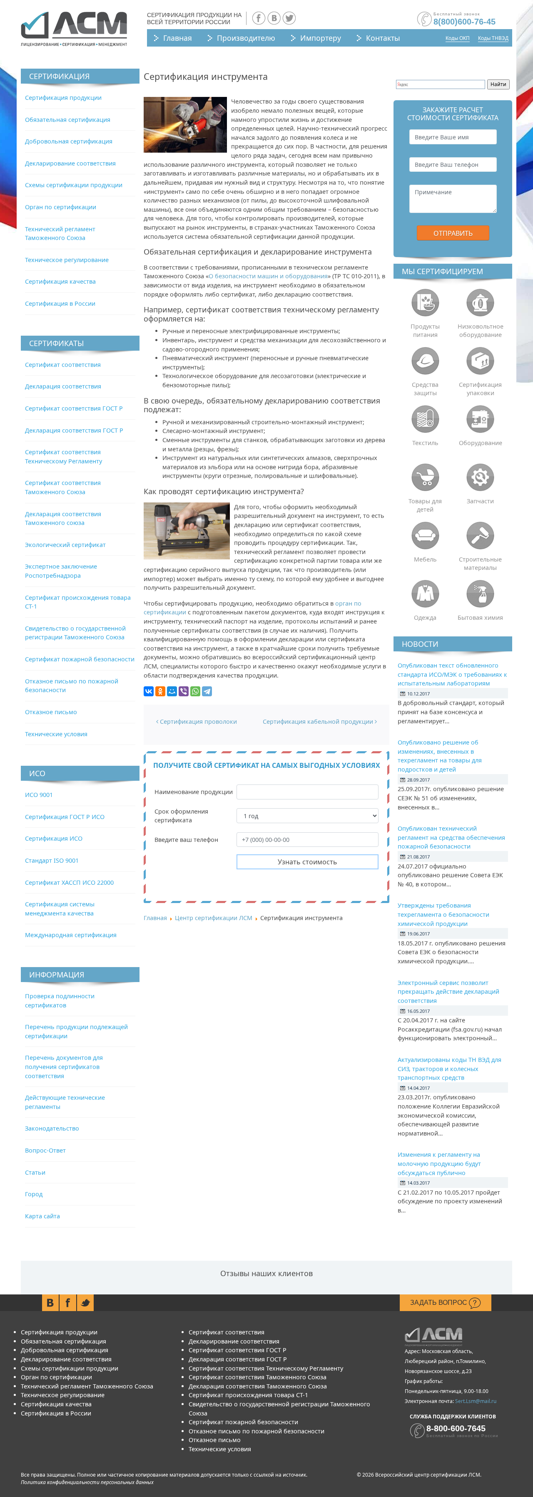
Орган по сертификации (60, 207)
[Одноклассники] (160, 691)
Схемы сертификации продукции (73, 185)
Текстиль (425, 443)
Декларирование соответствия (70, 163)
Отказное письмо (51, 712)
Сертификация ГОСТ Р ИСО (65, 817)
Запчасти (480, 501)
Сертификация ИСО (53, 838)
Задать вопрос (439, 1302)
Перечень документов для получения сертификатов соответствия (64, 1066)
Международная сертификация (71, 935)
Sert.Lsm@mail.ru (475, 1401)
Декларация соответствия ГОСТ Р (74, 430)
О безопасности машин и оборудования (268, 276)
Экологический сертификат (65, 545)
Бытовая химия (480, 617)
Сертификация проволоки (197, 721)
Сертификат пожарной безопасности (79, 659)
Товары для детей (425, 505)
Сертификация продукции (63, 97)
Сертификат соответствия (63, 365)
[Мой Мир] (172, 691)
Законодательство (52, 1128)
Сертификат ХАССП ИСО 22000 (69, 882)
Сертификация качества (60, 281)
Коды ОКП (458, 38)
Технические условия (56, 734)
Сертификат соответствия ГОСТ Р (74, 408)
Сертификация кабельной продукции (319, 721)
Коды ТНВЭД (493, 38)
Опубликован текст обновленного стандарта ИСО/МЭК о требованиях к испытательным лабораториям (452, 674)
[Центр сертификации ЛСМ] (74, 29)
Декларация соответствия (63, 386)
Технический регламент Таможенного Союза (87, 1386)
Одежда (425, 617)
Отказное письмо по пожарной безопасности (256, 1431)
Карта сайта (42, 1216)
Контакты (383, 38)
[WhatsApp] (195, 691)
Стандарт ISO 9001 (52, 860)
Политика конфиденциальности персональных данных (87, 1482)
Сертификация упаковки (480, 389)
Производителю (246, 38)
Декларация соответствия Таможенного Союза (258, 1386)
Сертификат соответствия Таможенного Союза (257, 1377)
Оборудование (480, 443)
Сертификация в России (60, 303)
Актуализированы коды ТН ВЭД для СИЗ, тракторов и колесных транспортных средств (449, 1068)
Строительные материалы (480, 563)
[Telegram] (207, 691)
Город (33, 1194)
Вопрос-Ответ (45, 1150)
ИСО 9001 (39, 795)
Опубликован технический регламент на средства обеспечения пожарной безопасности (451, 837)
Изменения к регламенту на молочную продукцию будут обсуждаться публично (439, 1163)
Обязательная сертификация (67, 120)
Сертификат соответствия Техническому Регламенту (266, 1368)
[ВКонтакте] (149, 691)
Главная (177, 38)
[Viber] (184, 691)
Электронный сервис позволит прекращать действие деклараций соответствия (448, 992)
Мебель (425, 559)
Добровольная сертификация (68, 141)
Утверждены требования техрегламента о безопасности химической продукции (443, 914)
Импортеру (320, 38)
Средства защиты (425, 389)
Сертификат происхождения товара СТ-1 (248, 1395)
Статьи (35, 1172)
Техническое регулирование (67, 260)
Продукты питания (425, 330)
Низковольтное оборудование (480, 330)
